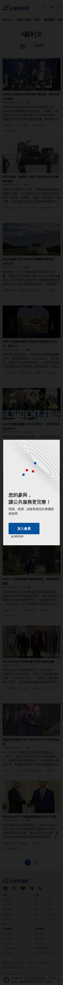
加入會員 (24, 529)
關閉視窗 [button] (18, 536)
